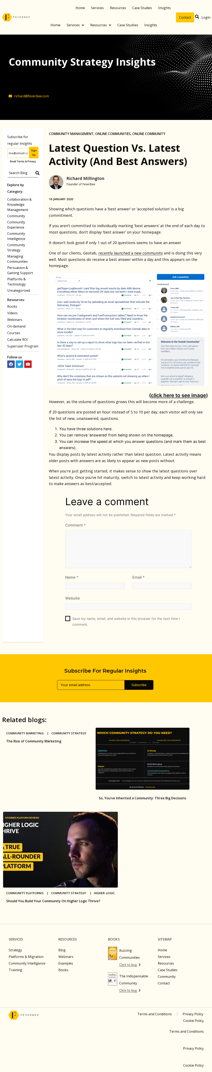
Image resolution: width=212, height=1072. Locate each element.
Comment (75, 525)
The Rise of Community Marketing (33, 741)
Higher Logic (104, 893)
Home (80, 8)
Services (97, 8)
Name (71, 577)
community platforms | (28, 893)
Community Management (71, 133)
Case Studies (142, 8)
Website (72, 598)
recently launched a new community (130, 253)
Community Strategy (69, 733)
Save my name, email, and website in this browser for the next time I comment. (126, 621)
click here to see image (178, 395)
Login (205, 17)
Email (138, 577)
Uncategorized (18, 290)
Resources (118, 8)
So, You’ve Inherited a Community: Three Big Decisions (142, 798)
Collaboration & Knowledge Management (19, 204)
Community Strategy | (72, 893)
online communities (113, 133)
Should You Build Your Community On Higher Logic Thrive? (53, 901)
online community (148, 133)
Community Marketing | (28, 733)
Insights (164, 8)
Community (16, 216)
